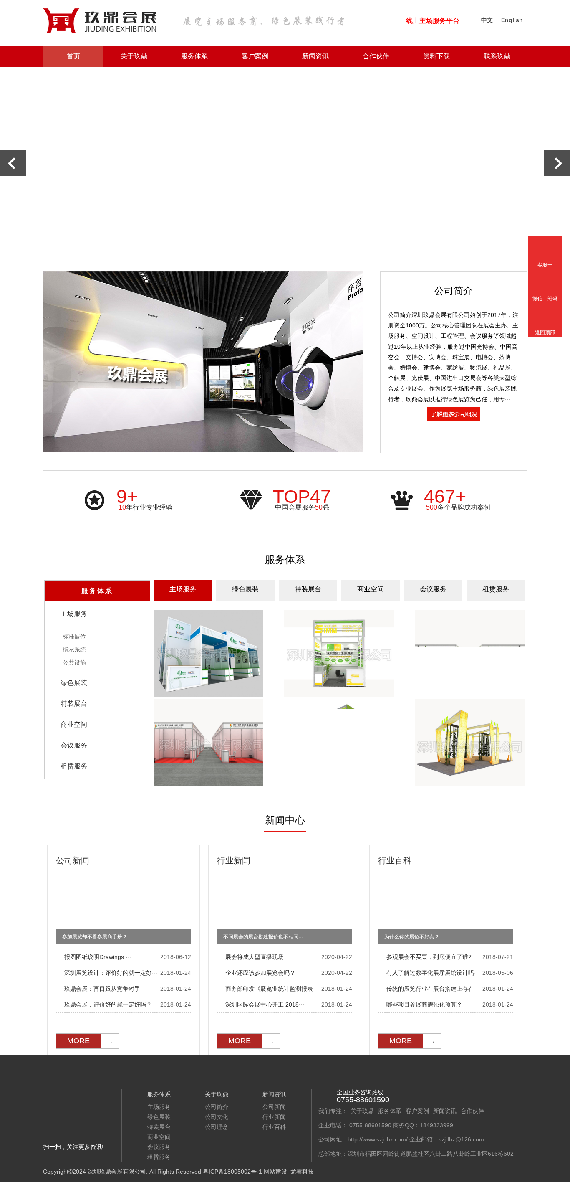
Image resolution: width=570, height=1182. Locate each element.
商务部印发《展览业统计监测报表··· (272, 988)
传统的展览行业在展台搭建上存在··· (433, 988)
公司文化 (216, 1117)
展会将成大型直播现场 (254, 957)
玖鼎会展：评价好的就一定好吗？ (108, 1004)
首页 (73, 56)
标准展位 (74, 637)
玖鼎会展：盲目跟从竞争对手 (102, 988)
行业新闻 (274, 1117)
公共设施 (74, 662)
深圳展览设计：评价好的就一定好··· (111, 972)
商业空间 (370, 589)
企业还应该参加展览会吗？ (260, 972)
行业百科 (274, 1127)
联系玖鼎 (497, 56)
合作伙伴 (376, 56)
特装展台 (308, 589)
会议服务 (433, 589)
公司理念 (216, 1127)
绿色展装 (245, 589)
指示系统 (74, 650)
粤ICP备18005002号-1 (232, 1171)
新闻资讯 (315, 56)
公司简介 (216, 1106)
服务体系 (194, 56)
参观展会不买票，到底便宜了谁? (429, 957)
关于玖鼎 (134, 56)
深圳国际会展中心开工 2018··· (265, 1004)
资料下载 (436, 56)
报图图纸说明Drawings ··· (98, 957)
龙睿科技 (302, 1171)
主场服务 (182, 589)
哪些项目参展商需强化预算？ (424, 1004)
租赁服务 (495, 589)
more (90, 1041)
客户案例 (255, 56)
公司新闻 (274, 1106)
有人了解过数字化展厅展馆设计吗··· (433, 972)
